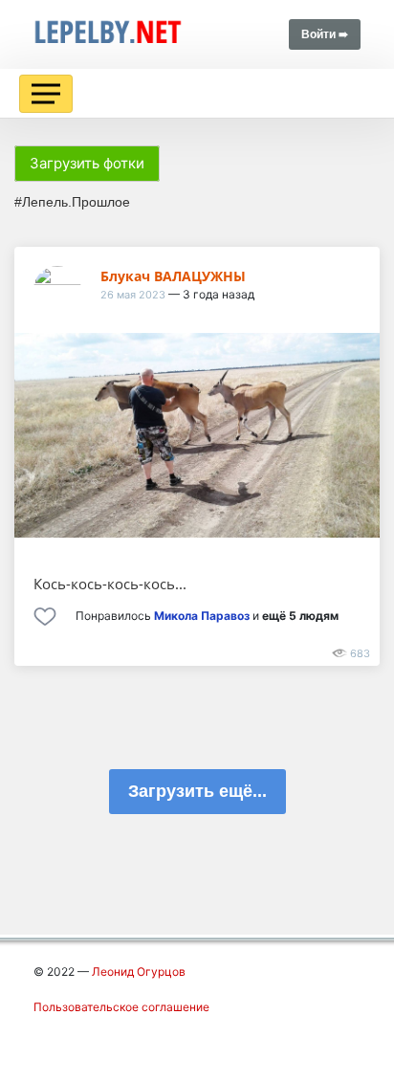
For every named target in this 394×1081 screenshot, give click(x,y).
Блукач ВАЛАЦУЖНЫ (173, 276)
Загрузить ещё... (197, 791)
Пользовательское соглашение (121, 1007)
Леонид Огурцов (139, 971)
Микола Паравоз (202, 615)
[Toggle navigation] (46, 94)
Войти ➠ (324, 34)
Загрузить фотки (87, 163)
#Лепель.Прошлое (72, 202)
